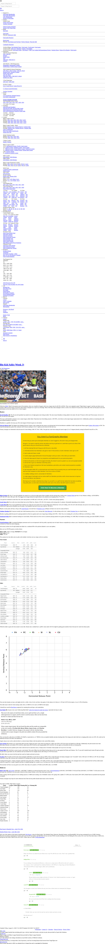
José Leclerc (11, 770)
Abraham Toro (74, 511)
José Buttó (2, 710)
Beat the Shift (33, 41)
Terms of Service (58, 929)
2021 (16, 102)
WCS (22, 164)
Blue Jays (5, 191)
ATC (4, 58)
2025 (4, 102)
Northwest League (30, 149)
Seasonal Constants (7, 333)
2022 (13, 102)
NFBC (6, 406)
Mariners (22, 196)
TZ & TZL (18, 327)
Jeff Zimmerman (6, 368)
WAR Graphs (6, 171)
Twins (13, 196)
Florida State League (28, 150)
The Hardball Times (16, 47)
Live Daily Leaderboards (9, 97)
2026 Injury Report (7, 234)
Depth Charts (6, 57)
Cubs (13, 203)
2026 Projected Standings (9, 107)
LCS (15, 164)
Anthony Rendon (4, 511)
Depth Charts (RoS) (8, 73)
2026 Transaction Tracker (9, 237)
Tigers (13, 194)
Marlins (5, 201)
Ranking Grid (10, 126)
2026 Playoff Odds (7, 108)
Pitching (9, 142)
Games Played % (17, 86)
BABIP (10, 324)
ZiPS (4, 54)
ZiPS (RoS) (6, 70)
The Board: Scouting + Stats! (10, 253)
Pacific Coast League (22, 146)
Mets (4, 203)
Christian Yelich (71, 495)
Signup (5, 28)
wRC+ (9, 321)
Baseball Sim (6, 287)
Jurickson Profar (4, 516)
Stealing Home (55, 50)
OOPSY (5, 61)
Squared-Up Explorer (8, 295)
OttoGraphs (73, 50)
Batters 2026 (6, 176)
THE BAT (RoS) (7, 76)
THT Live (13, 48)
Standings (5, 312)
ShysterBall (29, 48)
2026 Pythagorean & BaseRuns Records (13, 109)
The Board (5, 252)
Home (14, 179)
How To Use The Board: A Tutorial (11, 255)
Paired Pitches (6, 291)
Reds (13, 206)
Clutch (19, 330)
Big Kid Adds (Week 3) (12, 364)
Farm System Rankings (8, 256)
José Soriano (3, 743)
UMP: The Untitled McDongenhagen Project (40, 50)
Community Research (8, 44)
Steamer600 (6, 65)
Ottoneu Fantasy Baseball (9, 26)
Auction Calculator (7, 24)
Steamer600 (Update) (14, 65)
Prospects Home (7, 251)
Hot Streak (5, 290)
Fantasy (24, 48)
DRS (11, 327)
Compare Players (19, 126)
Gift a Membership (7, 17)
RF (21, 209)
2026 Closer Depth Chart (9, 233)
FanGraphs (5, 33)
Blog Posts (12, 28)
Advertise (50, 929)
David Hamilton (4, 415)
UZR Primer (6, 327)
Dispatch (19, 48)
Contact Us (44, 929)
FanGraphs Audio (17, 50)
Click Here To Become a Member (52, 488)
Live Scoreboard (7, 95)
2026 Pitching (13, 157)
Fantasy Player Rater (8, 22)
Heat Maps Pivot (7, 288)
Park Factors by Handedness (10, 335)
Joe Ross (2, 756)
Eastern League (9, 147)
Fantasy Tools (6, 315)
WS (12, 164)
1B (9, 209)
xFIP (6, 324)
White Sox (14, 197)
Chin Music (25, 50)
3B (15, 209)
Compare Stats (27, 126)
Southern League (18, 147)
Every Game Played (8, 86)
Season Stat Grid (7, 132)
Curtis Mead (3, 504)
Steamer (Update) (15, 72)
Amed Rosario (24, 508)
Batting (5, 142)
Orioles (5, 193)
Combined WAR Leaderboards (10, 169)
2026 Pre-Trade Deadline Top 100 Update (13, 284)
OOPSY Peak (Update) (16, 66)
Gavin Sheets (3, 502)
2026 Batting (6, 157)
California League (9, 150)
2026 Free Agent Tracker (9, 245)
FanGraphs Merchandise (9, 15)
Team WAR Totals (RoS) (9, 188)
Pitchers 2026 (13, 176)
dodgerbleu (38, 874)
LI (17, 330)
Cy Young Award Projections (10, 88)
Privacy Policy (66, 929)
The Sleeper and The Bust (14, 41)
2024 (7, 102)
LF (17, 209)
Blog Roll (5, 30)
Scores (4, 310)
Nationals (5, 204)
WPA (14, 330)
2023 (10, 102)
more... (22, 321)
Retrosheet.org (3, 942)
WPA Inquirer (6, 173)
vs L (8, 179)
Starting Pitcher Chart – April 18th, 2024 (10, 832)
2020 (19, 102)
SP (8, 210)
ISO (12, 321)
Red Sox (5, 196)
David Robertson (55, 770)
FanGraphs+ (38, 47)
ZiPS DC (8, 54)
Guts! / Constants (7, 301)
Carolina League (18, 150)
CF (19, 209)
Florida (12, 151)
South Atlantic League (19, 149)
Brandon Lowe (41, 508)
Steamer (5, 55)
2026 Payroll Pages (7, 235)
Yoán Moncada (48, 511)
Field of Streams (25, 41)
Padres (21, 204)
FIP (4, 324)
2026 (8, 120)
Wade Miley (3, 750)
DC (10, 191)
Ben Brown (14, 707)
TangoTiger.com (4, 939)
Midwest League (9, 149)
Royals (13, 193)
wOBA (5, 321)
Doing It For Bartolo (65, 50)
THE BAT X (12, 59)
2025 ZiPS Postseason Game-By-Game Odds (14, 111)
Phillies (5, 206)
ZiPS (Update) (12, 70)
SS (13, 209)
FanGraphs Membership (9, 14)
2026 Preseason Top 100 (9, 283)
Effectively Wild (12, 35)
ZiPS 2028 (11, 81)
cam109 (37, 896)
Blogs (4, 316)
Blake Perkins (3, 495)
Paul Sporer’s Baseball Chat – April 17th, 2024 (11, 829)
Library (5, 299)
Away (17, 179)
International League (11, 146)
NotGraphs (24, 47)
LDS (19, 164)
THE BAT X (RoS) (17, 76)
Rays (4, 194)
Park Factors (6, 302)
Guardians (14, 191)
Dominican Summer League (11, 153)
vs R (11, 179)
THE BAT (5, 59)
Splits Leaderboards (8, 129)
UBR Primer (9, 330)
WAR (4, 330)
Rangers (22, 197)
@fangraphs (38, 929)
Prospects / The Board (8, 309)
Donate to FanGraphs (8, 18)
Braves (5, 200)
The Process (28, 834)
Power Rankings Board (8, 294)
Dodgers (22, 201)
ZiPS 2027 (5, 81)
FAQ (8, 28)
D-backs (22, 200)
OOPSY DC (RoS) (7, 77)
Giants (21, 203)
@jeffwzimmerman (39, 837)
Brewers (14, 200)
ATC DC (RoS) (7, 75)
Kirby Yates (3, 770)
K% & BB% (17, 321)
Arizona (8, 151)
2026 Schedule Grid (8, 238)
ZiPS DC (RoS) (21, 70)
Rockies (22, 206)
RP (10, 210)
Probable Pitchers (16, 95)
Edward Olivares (4, 425)
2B (11, 209)
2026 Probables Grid (8, 240)
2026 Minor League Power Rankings (12, 242)
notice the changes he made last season (38, 710)
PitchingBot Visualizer (8, 292)
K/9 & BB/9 (15, 324)
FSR (14, 327)
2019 (23, 102)
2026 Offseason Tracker (9, 247)
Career (24, 120)
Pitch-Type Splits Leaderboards (10, 131)
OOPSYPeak (6, 66)
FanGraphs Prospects (8, 37)
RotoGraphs (6, 40)
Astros (21, 193)
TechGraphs (31, 47)
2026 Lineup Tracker (8, 241)
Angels (22, 191)
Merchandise (6, 306)
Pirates (13, 204)
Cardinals (14, 201)
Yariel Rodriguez (4, 522)
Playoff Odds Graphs (18, 108)
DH (24, 209)
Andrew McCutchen (94, 425)
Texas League (26, 147)
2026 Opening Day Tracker (9, 248)
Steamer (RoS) (6, 72)
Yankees (5, 197)
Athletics (22, 194)
